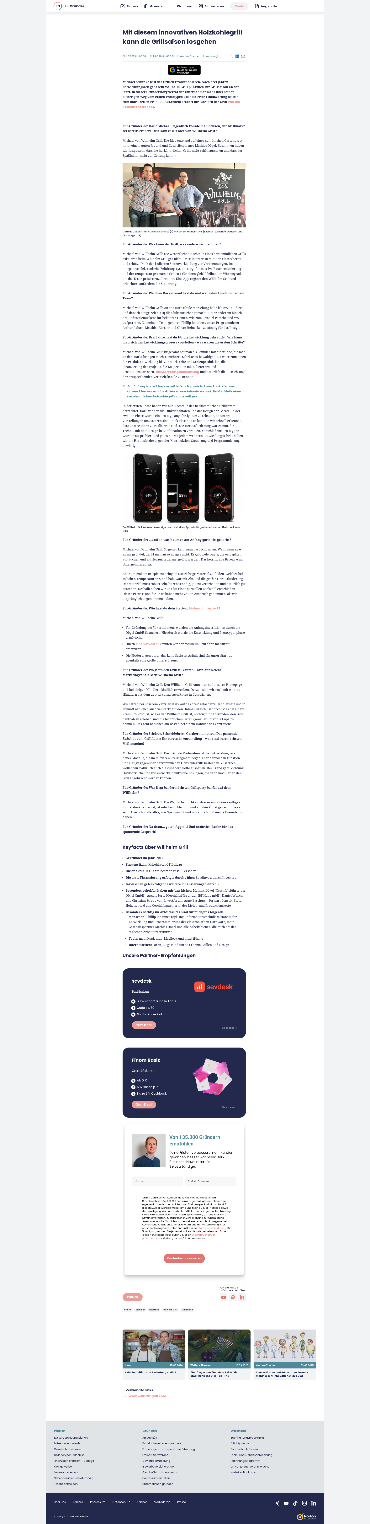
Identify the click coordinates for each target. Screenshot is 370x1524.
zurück (132, 1297)
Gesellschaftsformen (68, 1449)
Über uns (60, 1502)
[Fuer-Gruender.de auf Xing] (277, 1503)
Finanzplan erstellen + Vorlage (74, 1461)
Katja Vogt (212, 56)
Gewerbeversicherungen (159, 1466)
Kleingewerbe (63, 1466)
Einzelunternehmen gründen (161, 1443)
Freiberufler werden (155, 1455)
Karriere (78, 1502)
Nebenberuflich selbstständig (73, 1478)
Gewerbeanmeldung (156, 1461)
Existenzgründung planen (71, 1438)
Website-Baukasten (244, 1472)
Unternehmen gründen (157, 1484)
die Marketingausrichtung (177, 372)
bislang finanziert (204, 608)
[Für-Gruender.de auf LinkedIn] (242, 1297)
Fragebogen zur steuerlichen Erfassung (168, 1449)
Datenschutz (122, 1502)
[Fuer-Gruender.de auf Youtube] (286, 1503)
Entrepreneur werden (68, 1443)
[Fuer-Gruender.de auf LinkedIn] (313, 1503)
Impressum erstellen (156, 1478)
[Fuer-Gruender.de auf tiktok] (295, 1503)
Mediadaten (162, 1502)
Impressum (98, 1502)
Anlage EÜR (149, 1438)
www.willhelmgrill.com (147, 1396)
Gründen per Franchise (69, 1455)
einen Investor (147, 644)
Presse (181, 1502)
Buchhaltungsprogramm (247, 1438)
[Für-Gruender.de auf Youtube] (223, 1297)
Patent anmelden (66, 1484)
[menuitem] (129, 6)
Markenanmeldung (66, 1472)
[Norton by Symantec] (306, 1516)
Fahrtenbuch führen (244, 1449)
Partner (142, 1502)
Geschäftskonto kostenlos (160, 1472)
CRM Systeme (240, 1443)
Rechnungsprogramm (245, 1461)
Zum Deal (144, 1025)
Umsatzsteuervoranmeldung (250, 1466)
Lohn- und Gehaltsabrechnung (251, 1455)
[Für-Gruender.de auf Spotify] (233, 1297)
